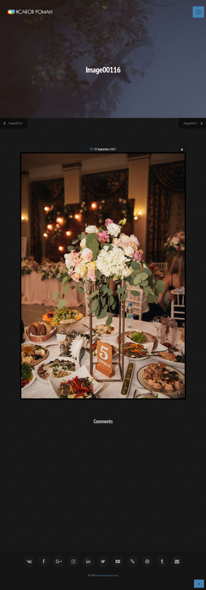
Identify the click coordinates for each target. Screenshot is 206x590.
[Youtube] (118, 561)
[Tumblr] (162, 561)
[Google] (59, 561)
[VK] (29, 561)
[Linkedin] (88, 561)
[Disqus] (103, 480)
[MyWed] (132, 561)
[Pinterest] (147, 561)
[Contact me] (177, 561)
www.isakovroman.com (107, 575)
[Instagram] (73, 561)
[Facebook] (44, 561)
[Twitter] (103, 561)
